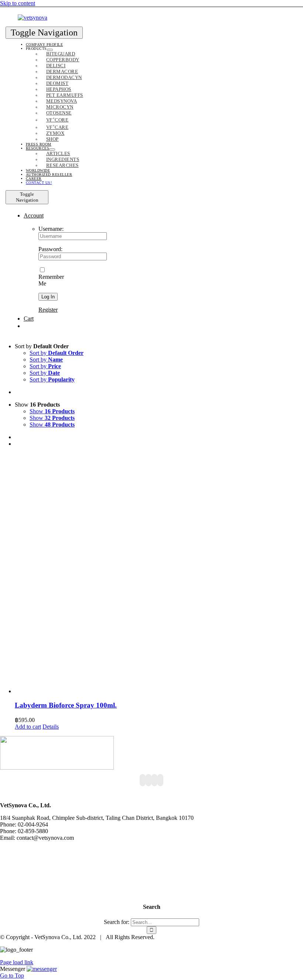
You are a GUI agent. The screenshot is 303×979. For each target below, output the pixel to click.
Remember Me (51, 280)
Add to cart (28, 726)
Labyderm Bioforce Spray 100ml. (66, 705)
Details (50, 726)
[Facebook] (143, 780)
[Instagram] (154, 780)
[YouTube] (160, 780)
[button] (42, 969)
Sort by (57, 353)
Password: (50, 249)
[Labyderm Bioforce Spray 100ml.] (159, 574)
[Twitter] (149, 780)
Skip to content (17, 3)
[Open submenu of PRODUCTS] (50, 50)
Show (52, 411)
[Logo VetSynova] (32, 17)
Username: (51, 229)
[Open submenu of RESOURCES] (52, 149)
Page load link (16, 962)
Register (48, 310)
